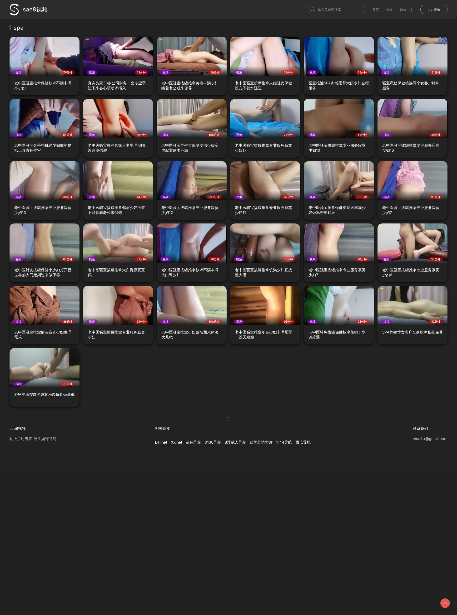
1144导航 (284, 442)
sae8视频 (35, 9)
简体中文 (406, 10)
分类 (389, 10)
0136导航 (213, 442)
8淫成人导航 (235, 442)
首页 (375, 10)
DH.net (161, 442)
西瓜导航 (303, 442)
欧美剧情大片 (261, 442)
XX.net (176, 442)
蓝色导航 (193, 442)
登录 (436, 9)
